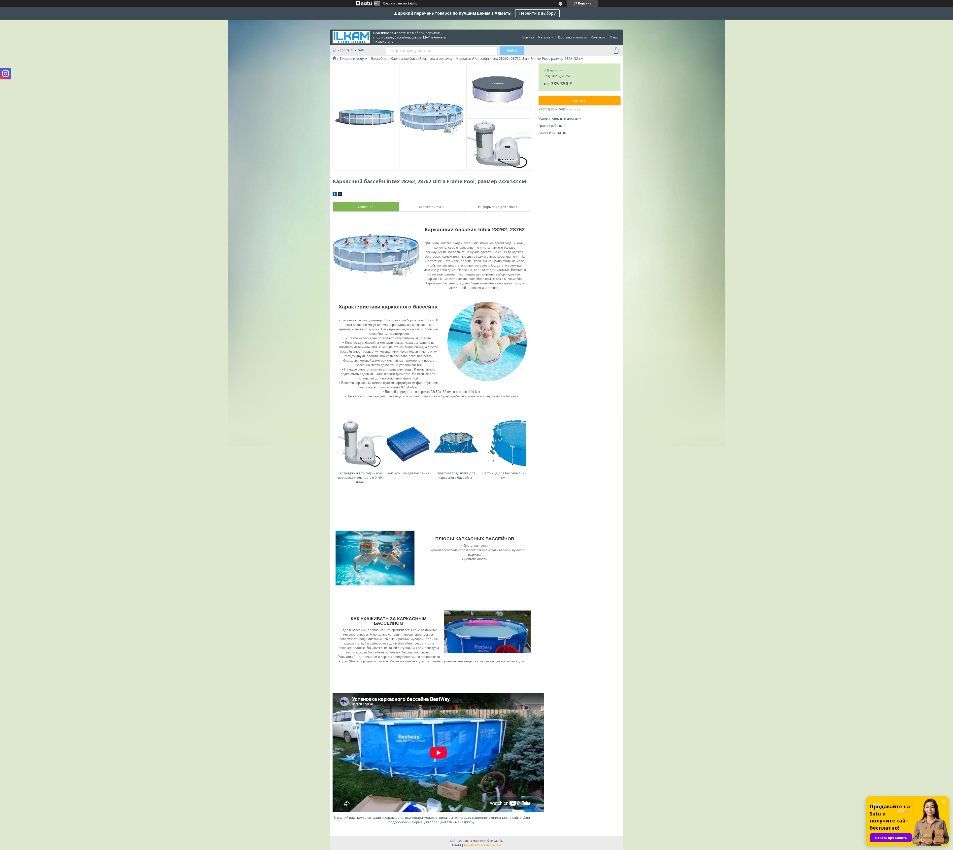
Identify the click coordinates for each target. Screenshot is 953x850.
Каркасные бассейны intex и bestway (421, 58)
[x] (340, 194)
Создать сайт (392, 3)
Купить (579, 101)
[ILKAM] (351, 37)
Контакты (598, 37)
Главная (528, 37)
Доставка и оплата (572, 37)
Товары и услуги (353, 58)
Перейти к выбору (537, 13)
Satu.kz (498, 841)
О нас (614, 37)
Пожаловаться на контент (482, 845)
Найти (512, 51)
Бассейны (379, 58)
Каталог (544, 37)
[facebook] (335, 194)
